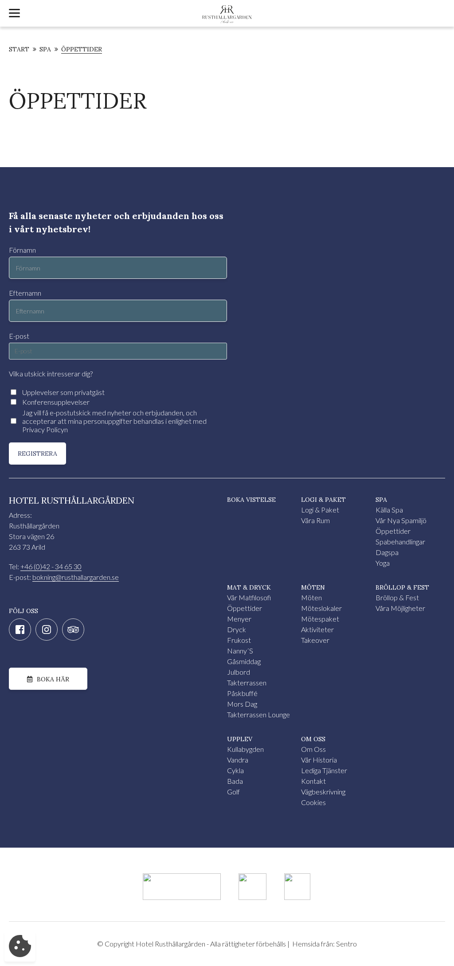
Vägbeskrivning (323, 791)
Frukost (239, 640)
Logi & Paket (320, 509)
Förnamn (22, 250)
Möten (311, 597)
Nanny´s (240, 650)
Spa (45, 49)
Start (19, 49)
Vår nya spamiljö (401, 520)
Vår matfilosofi (249, 597)
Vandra (237, 759)
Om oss (313, 749)
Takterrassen (246, 682)
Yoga (383, 563)
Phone (10, 172)
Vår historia (319, 759)
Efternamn (25, 293)
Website (13, 172)
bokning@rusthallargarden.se (75, 577)
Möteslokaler (321, 608)
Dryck (236, 629)
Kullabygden (245, 749)
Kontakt (313, 781)
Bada (235, 781)
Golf (233, 791)
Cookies (313, 802)
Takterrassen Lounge (258, 714)
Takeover (315, 640)
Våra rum (315, 520)
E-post (19, 336)
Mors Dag (242, 704)
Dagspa (387, 552)
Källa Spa (389, 509)
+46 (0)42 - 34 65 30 (51, 566)
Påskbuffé (242, 693)
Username (15, 172)
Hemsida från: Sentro (324, 943)
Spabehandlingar (400, 541)
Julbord (238, 672)
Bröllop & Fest (397, 597)
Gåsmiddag (244, 661)
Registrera (37, 454)
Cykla (235, 770)
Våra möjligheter (400, 608)
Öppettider (81, 49)
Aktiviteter (317, 629)
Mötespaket (320, 618)
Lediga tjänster (324, 770)
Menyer (239, 618)
